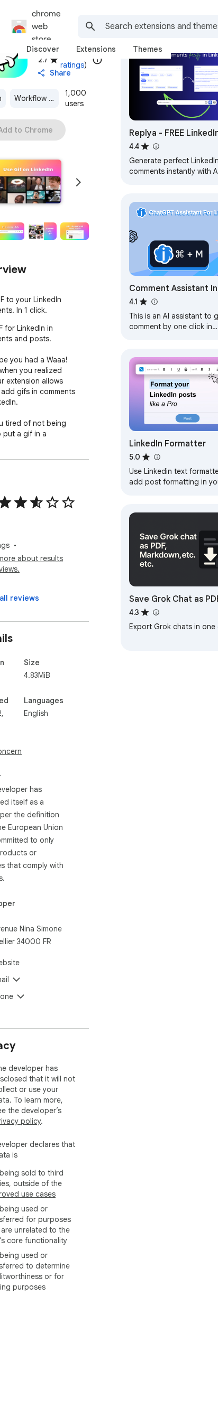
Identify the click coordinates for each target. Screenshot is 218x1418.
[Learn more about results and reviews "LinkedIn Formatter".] (156, 457)
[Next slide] (78, 182)
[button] (43, 231)
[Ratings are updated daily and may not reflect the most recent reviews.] (97, 59)
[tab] (43, 49)
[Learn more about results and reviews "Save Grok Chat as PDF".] (155, 612)
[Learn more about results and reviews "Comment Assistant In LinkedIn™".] (154, 301)
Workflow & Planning (36, 98)
